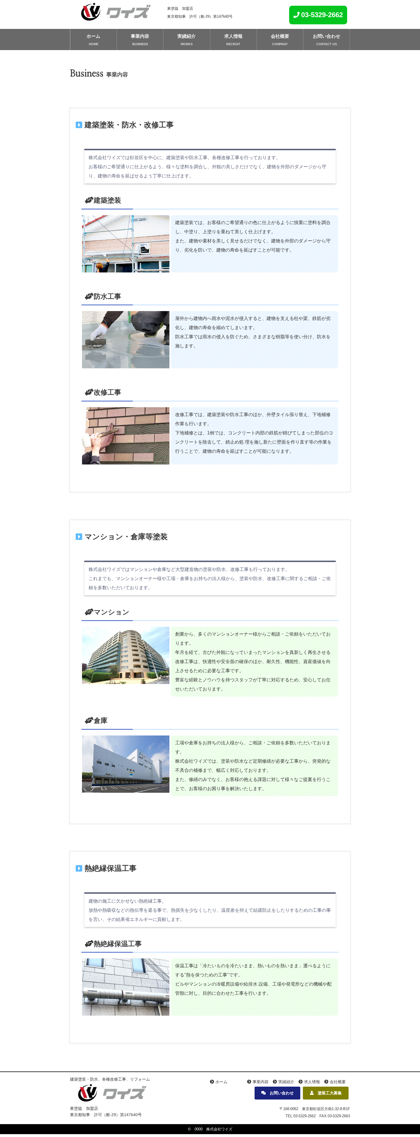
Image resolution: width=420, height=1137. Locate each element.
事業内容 (140, 36)
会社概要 (280, 36)
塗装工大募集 (328, 1093)
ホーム (93, 36)
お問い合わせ (326, 36)
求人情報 (233, 36)
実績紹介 (186, 36)
